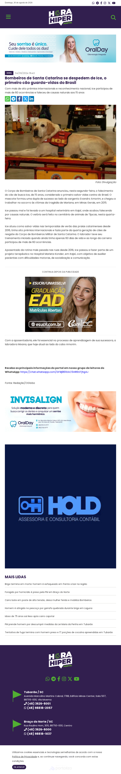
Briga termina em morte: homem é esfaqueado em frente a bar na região (46, 584)
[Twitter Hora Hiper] (109, 3)
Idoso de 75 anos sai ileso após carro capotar (30, 616)
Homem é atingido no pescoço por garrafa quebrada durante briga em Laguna (48, 608)
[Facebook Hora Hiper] (101, 3)
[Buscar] (113, 17)
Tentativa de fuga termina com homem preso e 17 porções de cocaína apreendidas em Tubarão (59, 632)
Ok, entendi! (19, 767)
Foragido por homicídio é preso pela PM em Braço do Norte (37, 592)
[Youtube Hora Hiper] (113, 3)
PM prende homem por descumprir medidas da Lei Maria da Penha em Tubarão (49, 624)
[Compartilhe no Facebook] (19, 99)
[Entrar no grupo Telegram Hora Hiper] (97, 3)
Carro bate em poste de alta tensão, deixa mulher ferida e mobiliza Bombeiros (48, 600)
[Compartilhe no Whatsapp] (7, 99)
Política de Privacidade (24, 756)
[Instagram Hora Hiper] (105, 3)
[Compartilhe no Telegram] (13, 99)
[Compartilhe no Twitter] (25, 99)
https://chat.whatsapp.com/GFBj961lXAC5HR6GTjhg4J (54, 372)
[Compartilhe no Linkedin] (31, 99)
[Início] (60, 25)
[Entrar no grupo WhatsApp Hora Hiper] (93, 3)
